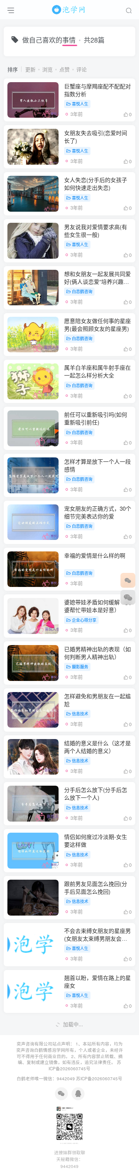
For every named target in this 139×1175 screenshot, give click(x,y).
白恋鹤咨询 (82, 291)
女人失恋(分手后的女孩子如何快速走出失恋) (95, 183)
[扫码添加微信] (127, 597)
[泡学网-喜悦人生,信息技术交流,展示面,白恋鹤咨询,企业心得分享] (70, 8)
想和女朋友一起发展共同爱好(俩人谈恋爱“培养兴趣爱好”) (97, 281)
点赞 (64, 69)
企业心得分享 (84, 620)
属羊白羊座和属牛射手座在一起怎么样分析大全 (97, 371)
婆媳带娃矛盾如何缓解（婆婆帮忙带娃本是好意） (97, 606)
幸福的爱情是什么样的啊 (94, 555)
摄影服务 (80, 666)
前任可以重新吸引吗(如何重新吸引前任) (95, 418)
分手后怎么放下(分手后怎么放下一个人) (95, 793)
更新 (30, 69)
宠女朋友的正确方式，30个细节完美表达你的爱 (97, 512)
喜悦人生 (80, 104)
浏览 (47, 69)
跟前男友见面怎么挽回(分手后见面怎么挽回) (95, 887)
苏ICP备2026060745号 (85, 1065)
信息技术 (80, 713)
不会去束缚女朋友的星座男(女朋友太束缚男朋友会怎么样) (97, 938)
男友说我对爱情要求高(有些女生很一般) (95, 230)
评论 (81, 69)
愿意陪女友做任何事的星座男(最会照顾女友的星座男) (97, 324)
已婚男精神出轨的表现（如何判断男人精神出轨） (97, 653)
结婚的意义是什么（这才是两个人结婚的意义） (97, 747)
